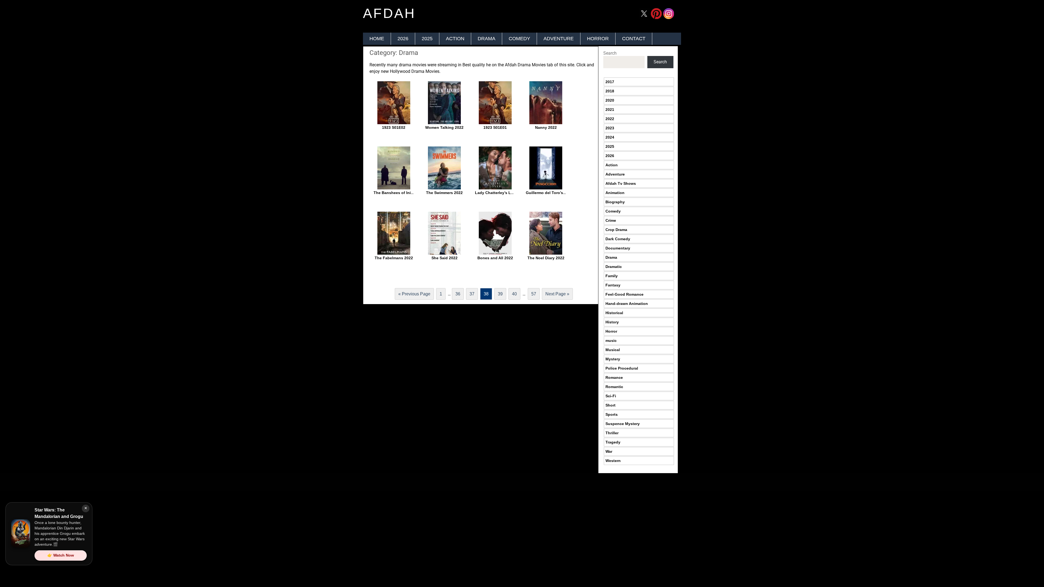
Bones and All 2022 (495, 258)
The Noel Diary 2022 (545, 258)
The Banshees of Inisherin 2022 (403, 193)
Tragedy (612, 442)
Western (613, 460)
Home (376, 38)
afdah (389, 13)
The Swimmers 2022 (444, 193)
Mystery (612, 359)
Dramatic (613, 266)
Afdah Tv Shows (620, 183)
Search (610, 53)
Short (610, 405)
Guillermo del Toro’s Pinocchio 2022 (559, 193)
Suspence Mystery (622, 423)
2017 (609, 82)
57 (533, 294)
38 (486, 294)
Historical (614, 313)
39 (500, 294)
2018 (609, 91)
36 (457, 294)
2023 (609, 128)
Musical (612, 350)
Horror (598, 38)
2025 (427, 38)
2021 (609, 109)
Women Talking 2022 (444, 127)
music (611, 340)
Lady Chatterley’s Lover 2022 (502, 193)
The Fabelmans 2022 (394, 258)
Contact (633, 38)
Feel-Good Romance (624, 294)
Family (611, 276)
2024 (609, 137)
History (612, 322)
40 (514, 294)
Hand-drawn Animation (626, 303)
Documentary (617, 248)
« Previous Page (414, 294)
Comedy (519, 38)
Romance (614, 377)
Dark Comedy (617, 239)
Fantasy (612, 285)
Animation (614, 193)
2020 (609, 100)
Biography (615, 202)
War (608, 451)
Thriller (612, 433)
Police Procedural (621, 368)
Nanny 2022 (546, 127)
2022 (609, 119)
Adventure (558, 38)
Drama (486, 38)
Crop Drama (616, 229)
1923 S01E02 (393, 127)
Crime (610, 220)
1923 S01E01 (495, 127)
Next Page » (557, 294)
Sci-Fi (610, 396)
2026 (402, 38)
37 (472, 294)
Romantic (614, 387)
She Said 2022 (444, 258)
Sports (611, 414)
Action (455, 38)
